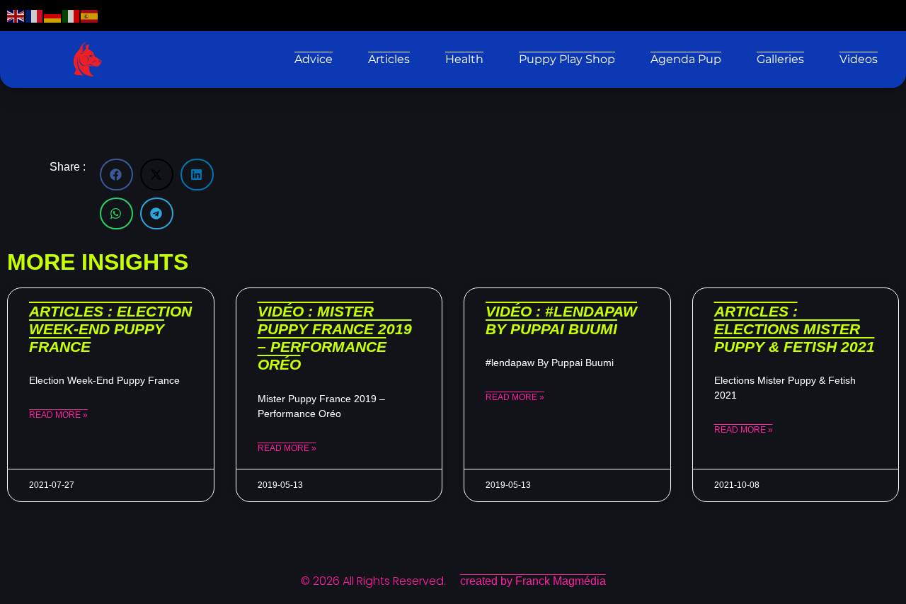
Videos (858, 59)
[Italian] (71, 15)
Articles (389, 59)
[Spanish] (90, 15)
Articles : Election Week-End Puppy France (110, 329)
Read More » (58, 415)
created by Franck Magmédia (533, 581)
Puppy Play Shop (567, 59)
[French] (34, 15)
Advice (313, 59)
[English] (16, 15)
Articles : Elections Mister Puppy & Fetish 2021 (794, 329)
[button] (116, 174)
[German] (53, 15)
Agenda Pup (685, 59)
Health (464, 59)
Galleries (780, 59)
